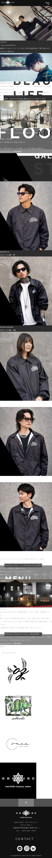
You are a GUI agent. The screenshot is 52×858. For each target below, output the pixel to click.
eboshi (39, 725)
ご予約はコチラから (7, 581)
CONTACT (25, 838)
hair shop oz (40, 689)
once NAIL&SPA (42, 761)
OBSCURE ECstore (43, 797)
